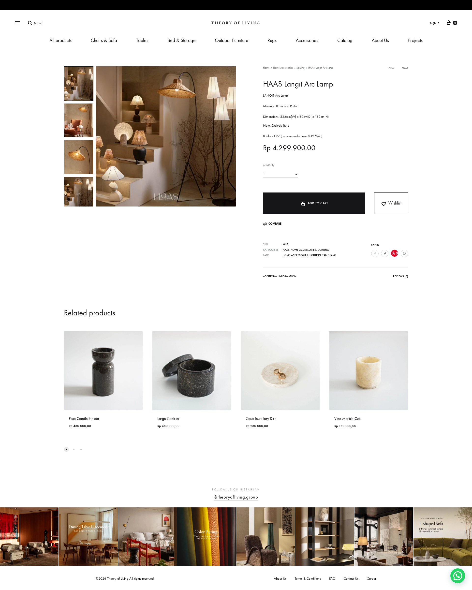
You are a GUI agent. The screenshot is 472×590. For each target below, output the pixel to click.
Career (371, 578)
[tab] (279, 277)
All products (60, 40)
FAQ (332, 578)
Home (266, 67)
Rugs (272, 40)
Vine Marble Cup (347, 418)
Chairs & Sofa (104, 40)
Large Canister (168, 418)
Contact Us (351, 578)
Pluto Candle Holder (84, 418)
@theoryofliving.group (236, 497)
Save (397, 253)
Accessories (307, 40)
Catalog (345, 40)
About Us (380, 40)
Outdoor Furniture (231, 40)
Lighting (300, 67)
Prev (391, 67)
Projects (415, 40)
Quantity (268, 165)
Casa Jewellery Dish (261, 418)
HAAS (286, 249)
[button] (272, 223)
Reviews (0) (400, 276)
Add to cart (318, 203)
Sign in (434, 23)
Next (405, 67)
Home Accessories (283, 67)
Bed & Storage (181, 40)
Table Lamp (329, 255)
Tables (142, 40)
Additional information (279, 276)
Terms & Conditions (308, 578)
